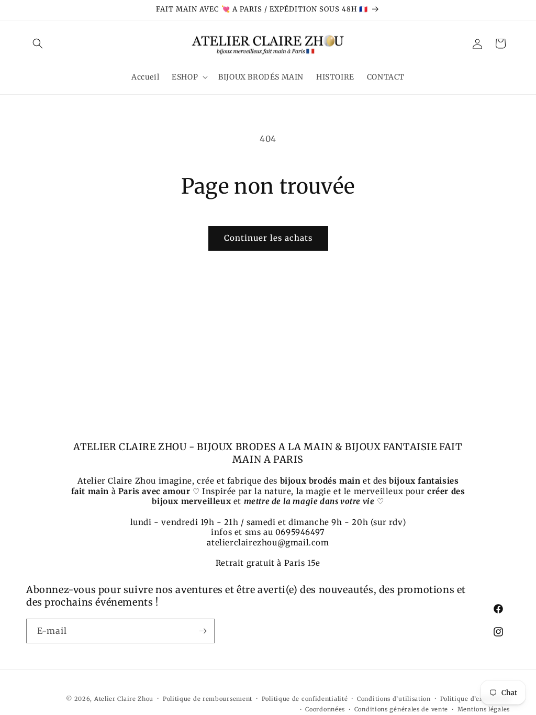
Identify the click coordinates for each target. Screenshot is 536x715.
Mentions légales (483, 709)
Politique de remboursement (207, 698)
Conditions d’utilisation (394, 698)
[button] (37, 43)
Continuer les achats (268, 238)
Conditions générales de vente (401, 709)
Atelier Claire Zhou (123, 698)
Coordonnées (325, 709)
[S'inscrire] (202, 631)
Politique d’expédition (475, 698)
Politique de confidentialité (305, 698)
